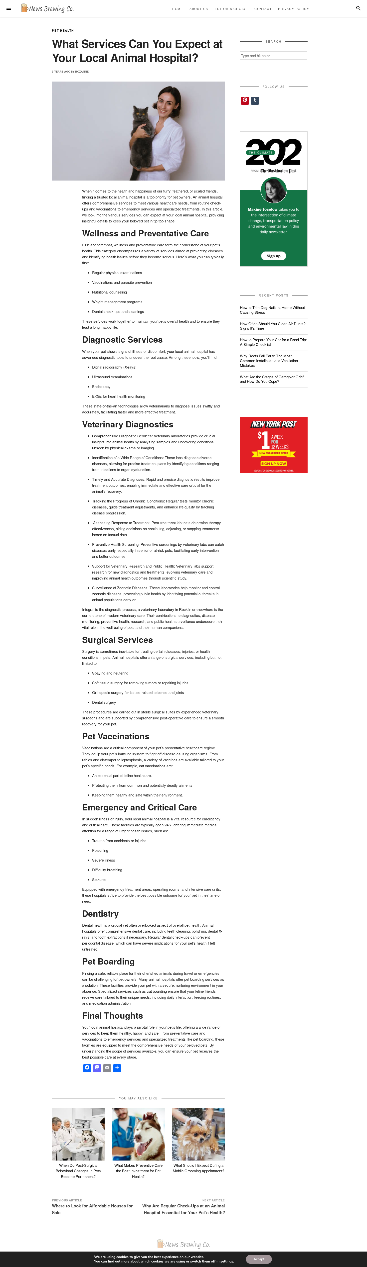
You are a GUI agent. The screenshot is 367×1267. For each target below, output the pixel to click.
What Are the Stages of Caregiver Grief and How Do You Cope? (272, 379)
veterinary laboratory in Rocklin (166, 609)
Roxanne (82, 71)
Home (177, 8)
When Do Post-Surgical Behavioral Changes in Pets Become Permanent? (78, 1171)
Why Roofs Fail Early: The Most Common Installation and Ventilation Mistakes (269, 360)
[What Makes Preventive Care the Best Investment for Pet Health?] (138, 1134)
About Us (198, 8)
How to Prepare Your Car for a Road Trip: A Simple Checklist (273, 342)
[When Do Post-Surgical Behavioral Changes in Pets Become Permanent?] (78, 1134)
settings (226, 1261)
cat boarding (157, 991)
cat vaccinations (152, 765)
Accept (258, 1259)
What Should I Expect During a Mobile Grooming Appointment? (198, 1168)
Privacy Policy (293, 8)
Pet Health (63, 30)
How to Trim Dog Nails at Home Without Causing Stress (272, 310)
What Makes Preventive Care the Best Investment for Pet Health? (138, 1171)
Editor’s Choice (231, 8)
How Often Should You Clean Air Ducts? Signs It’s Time (273, 326)
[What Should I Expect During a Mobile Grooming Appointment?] (198, 1134)
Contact (263, 8)
